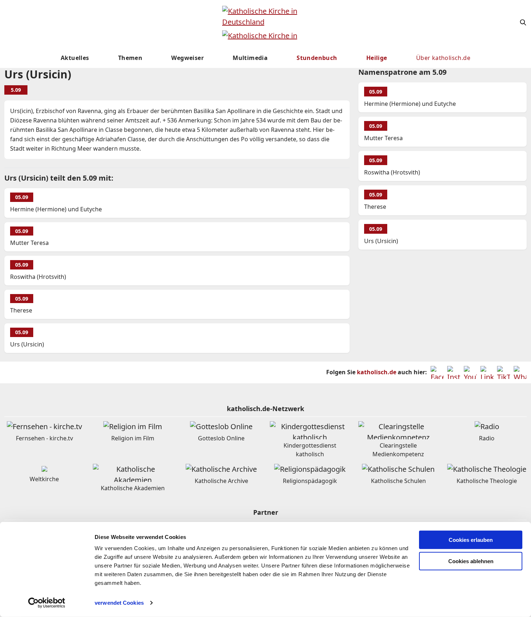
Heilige (376, 58)
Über (443, 58)
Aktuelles (75, 58)
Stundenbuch (317, 58)
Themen (130, 58)
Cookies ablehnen (470, 561)
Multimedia (250, 58)
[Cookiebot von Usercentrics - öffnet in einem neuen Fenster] (46, 602)
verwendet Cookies (119, 603)
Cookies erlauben (471, 540)
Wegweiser (187, 58)
